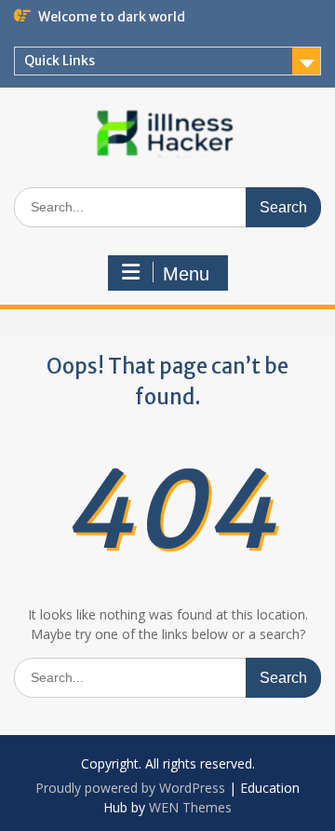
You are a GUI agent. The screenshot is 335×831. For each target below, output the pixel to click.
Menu (186, 274)
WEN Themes (190, 807)
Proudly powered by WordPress (130, 788)
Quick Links (59, 60)
